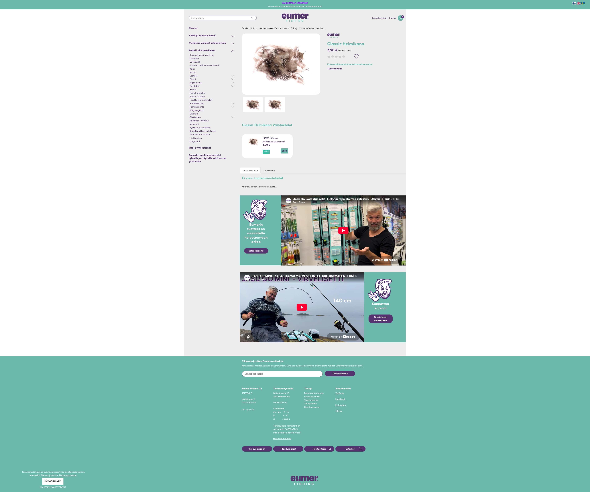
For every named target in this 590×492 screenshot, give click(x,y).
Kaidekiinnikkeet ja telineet (203, 131)
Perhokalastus (197, 103)
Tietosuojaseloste (68, 475)
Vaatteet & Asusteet (200, 134)
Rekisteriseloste (312, 407)
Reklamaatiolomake (314, 393)
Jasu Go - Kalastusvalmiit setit (205, 65)
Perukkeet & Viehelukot (201, 100)
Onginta (194, 113)
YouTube (339, 393)
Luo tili (392, 18)
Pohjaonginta (196, 110)
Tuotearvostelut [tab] (250, 170)
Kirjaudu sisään (379, 18)
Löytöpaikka (196, 138)
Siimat (193, 79)
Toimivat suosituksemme (202, 55)
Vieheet (193, 76)
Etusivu (246, 28)
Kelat (192, 69)
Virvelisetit (195, 62)
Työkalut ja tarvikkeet (200, 127)
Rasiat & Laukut (197, 96)
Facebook (340, 399)
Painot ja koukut (197, 93)
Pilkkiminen (195, 117)
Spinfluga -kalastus (199, 120)
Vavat (193, 72)
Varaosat (194, 124)
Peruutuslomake (312, 396)
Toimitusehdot (311, 400)
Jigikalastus (196, 82)
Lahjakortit (195, 141)
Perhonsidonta (197, 107)
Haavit (193, 89)
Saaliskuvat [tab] (269, 170)
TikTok (338, 411)
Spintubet (195, 86)
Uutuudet (194, 58)
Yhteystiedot (310, 403)
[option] (281, 64)
